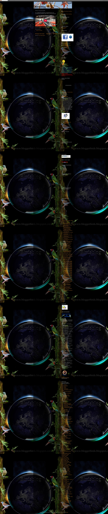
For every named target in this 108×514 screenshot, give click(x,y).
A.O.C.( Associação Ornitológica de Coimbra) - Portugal (66, 420)
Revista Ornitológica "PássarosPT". (67, 255)
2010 (63, 298)
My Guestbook (63, 28)
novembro (64, 211)
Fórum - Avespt (64, 412)
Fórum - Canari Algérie (65, 409)
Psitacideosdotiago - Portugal (65, 495)
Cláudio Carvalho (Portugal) (65, 461)
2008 (63, 300)
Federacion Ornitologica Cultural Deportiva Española (66, 473)
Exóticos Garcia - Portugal (65, 467)
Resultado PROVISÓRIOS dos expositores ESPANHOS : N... (67, 251)
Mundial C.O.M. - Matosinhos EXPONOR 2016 (67, 259)
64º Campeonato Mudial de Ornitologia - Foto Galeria (66, 229)
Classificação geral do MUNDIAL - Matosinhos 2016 (67, 248)
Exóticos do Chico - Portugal (65, 470)
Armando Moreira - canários (65, 424)
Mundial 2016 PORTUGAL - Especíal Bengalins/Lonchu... (67, 227)
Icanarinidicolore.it (64, 477)
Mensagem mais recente (39, 33)
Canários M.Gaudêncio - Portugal (66, 453)
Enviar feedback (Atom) (42, 35)
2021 (63, 204)
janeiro (64, 219)
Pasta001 (63, 91)
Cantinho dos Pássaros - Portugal (66, 448)
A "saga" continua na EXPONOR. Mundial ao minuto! (67, 289)
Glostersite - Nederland (65, 476)
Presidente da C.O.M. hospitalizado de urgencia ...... (67, 290)
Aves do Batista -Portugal (65, 432)
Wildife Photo (63, 503)
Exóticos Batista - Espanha (65, 466)
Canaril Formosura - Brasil (65, 446)
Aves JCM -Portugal (64, 430)
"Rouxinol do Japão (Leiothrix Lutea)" (67, 418)
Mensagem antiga (56, 33)
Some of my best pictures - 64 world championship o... (68, 232)
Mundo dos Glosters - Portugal (66, 484)
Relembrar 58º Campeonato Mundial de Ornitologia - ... (67, 287)
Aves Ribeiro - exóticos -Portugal (66, 431)
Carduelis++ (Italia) (64, 456)
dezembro (64, 210)
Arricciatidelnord (64, 425)
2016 (63, 209)
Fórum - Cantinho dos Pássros (66, 406)
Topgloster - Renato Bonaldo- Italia (66, 501)
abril (64, 216)
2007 (63, 301)
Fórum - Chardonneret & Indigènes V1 (67, 404)
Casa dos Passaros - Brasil (65, 458)
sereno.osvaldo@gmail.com (65, 377)
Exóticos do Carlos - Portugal (65, 469)
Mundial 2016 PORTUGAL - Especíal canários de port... (67, 223)
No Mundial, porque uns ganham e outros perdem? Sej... (67, 231)
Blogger (67, 512)
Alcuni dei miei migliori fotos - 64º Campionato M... (67, 234)
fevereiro (64, 218)
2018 (63, 207)
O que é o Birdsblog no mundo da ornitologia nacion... (67, 225)
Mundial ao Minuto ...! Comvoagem (67, 256)
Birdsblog (66, 96)
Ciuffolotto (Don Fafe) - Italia (65, 459)
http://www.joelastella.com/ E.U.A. (66, 506)
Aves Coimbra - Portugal (65, 428)
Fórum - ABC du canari (65, 410)
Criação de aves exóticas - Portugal (66, 462)
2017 (63, 208)
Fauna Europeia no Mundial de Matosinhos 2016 (67, 243)
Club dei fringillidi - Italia (65, 460)
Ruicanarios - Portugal (65, 499)
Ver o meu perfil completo (65, 111)
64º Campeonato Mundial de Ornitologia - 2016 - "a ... (67, 282)
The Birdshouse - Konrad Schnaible (66, 500)
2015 (63, 292)
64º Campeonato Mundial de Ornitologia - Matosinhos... (67, 257)
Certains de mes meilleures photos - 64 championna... (68, 238)
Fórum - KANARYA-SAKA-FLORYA (66, 403)
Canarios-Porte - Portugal (65, 447)
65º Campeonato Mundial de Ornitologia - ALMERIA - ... (67, 245)
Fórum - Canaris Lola (64, 402)
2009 (63, 299)
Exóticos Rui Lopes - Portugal (65, 468)
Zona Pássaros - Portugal (65, 504)
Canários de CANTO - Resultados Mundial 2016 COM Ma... (67, 241)
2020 (63, 205)
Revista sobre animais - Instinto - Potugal (67, 496)
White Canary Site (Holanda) (65, 502)
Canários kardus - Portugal (65, 454)
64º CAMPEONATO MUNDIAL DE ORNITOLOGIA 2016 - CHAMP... (67, 261)
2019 (63, 206)
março (64, 217)
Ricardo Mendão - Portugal (65, 497)
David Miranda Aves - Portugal (66, 464)
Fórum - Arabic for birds (65, 405)
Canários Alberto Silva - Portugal (66, 449)
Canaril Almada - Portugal (65, 445)
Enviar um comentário (39, 30)
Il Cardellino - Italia (64, 478)
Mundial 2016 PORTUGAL (66, 222)
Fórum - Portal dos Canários (65, 411)
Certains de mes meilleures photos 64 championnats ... (67, 236)
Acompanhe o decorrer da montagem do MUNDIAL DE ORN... (67, 285)
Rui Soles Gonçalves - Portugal (66, 498)
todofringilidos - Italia (64, 507)
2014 (63, 293)
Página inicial (48, 33)
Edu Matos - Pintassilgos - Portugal (66, 465)
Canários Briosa (64, 450)
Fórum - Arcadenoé (64, 401)
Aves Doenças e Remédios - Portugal (67, 429)
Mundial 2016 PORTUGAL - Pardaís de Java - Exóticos (68, 221)
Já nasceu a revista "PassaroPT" (67, 250)
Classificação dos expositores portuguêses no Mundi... (67, 247)
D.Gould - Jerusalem (64, 463)
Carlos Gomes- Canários (65, 457)
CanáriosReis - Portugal (65, 455)
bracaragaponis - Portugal (65, 505)
